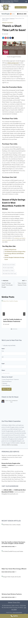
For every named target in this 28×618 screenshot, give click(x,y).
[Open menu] (26, 1)
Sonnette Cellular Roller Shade (9, 273)
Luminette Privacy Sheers (8, 270)
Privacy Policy (16, 602)
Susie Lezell (5, 33)
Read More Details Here (9, 546)
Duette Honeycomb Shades (9, 264)
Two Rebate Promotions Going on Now (15, 251)
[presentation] (14, 308)
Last (2, 357)
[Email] (8, 38)
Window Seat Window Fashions (12, 594)
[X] (13, 38)
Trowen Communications (17, 612)
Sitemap (10, 602)
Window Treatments (7, 22)
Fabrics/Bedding (6, 385)
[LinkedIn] (3, 38)
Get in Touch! (6, 389)
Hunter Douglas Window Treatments (11, 379)
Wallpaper (5, 383)
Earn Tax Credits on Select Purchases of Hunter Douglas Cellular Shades (13, 542)
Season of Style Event (10, 249)
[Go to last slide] (4, 314)
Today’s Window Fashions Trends (22, 283)
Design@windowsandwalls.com (10, 494)
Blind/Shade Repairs (7, 381)
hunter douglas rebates (8, 267)
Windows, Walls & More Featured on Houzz (11, 401)
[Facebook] (10, 38)
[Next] (24, 314)
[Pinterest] (6, 38)
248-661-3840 (7, 490)
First (3, 351)
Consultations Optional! (20, 7)
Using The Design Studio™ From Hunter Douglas (7, 284)
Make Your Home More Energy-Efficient (14, 569)
